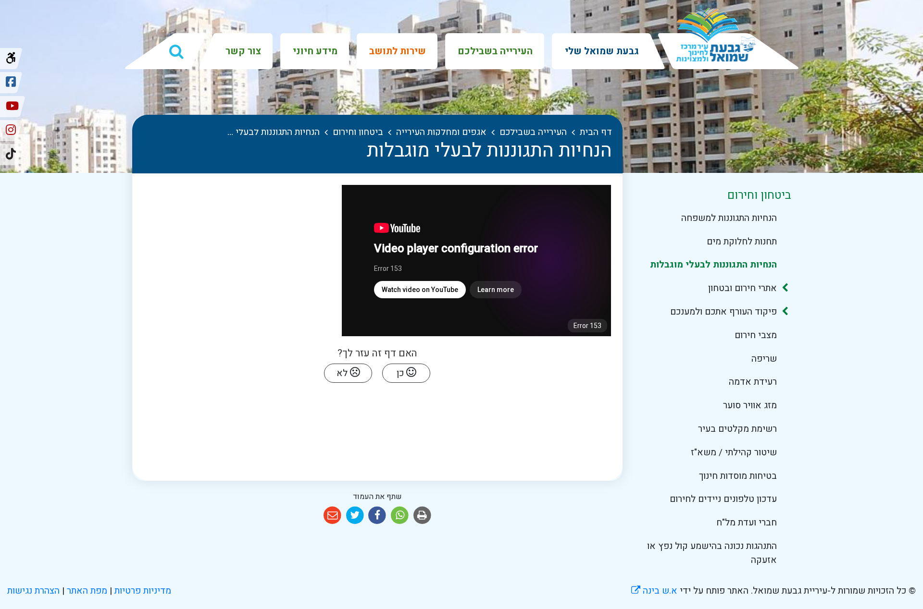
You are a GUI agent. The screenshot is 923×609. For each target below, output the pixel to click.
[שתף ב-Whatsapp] (399, 515)
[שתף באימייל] (332, 515)
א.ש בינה (654, 590)
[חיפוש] (176, 51)
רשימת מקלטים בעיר (737, 429)
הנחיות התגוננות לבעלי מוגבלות (713, 264)
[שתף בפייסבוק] (377, 515)
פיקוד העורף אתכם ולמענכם (723, 311)
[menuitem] (601, 51)
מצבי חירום (755, 335)
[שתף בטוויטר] (355, 515)
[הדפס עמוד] (422, 515)
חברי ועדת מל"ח (746, 522)
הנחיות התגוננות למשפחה (728, 218)
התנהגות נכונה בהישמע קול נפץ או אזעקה (711, 553)
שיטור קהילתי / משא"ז (733, 452)
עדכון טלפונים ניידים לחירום (723, 499)
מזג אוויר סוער (749, 405)
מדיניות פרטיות (141, 590)
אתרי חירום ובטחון (742, 288)
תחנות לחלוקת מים (741, 241)
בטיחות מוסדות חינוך (737, 476)
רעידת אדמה (752, 382)
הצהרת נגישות (33, 590)
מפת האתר (87, 590)
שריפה (763, 358)
